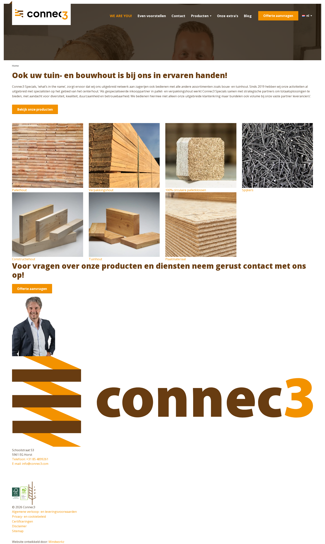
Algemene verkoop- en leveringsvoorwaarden (44, 512)
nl (307, 16)
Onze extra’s (227, 16)
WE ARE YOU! (121, 16)
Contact (178, 16)
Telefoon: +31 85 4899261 (30, 459)
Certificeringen (22, 521)
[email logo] (13, 473)
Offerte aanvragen (278, 16)
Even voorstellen (151, 16)
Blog (248, 16)
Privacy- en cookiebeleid (29, 516)
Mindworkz (56, 542)
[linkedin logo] (13, 468)
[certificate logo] (16, 493)
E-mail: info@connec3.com (30, 464)
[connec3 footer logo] (162, 446)
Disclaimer (19, 526)
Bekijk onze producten (35, 109)
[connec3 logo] (41, 14)
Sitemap (18, 531)
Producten (200, 16)
